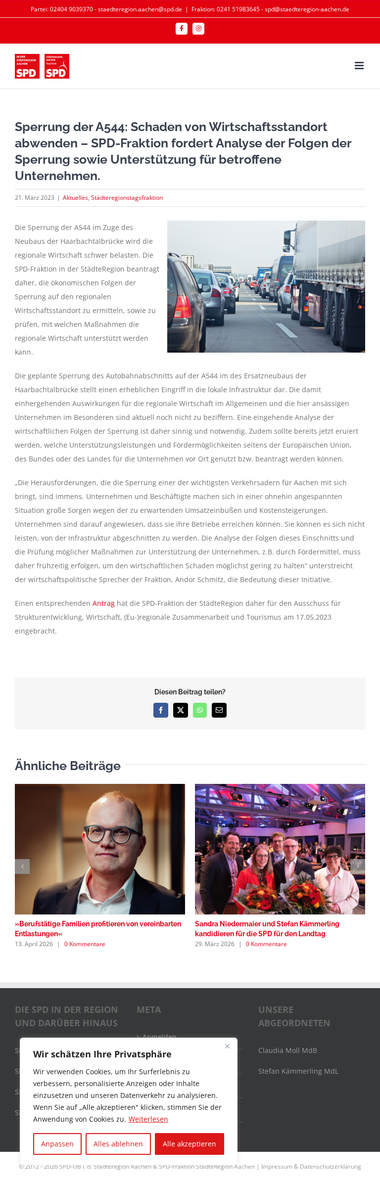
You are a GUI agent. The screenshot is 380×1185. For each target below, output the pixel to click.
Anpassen (57, 1143)
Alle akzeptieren (189, 1143)
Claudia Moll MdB (287, 1050)
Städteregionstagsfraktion (127, 197)
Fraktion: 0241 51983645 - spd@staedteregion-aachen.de (270, 9)
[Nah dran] (227, 1046)
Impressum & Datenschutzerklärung (311, 1166)
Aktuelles (75, 197)
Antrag (104, 603)
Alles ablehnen (118, 1143)
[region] (129, 1101)
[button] (22, 866)
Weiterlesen (148, 1119)
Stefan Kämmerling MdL (298, 1071)
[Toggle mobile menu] (360, 65)
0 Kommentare (84, 944)
